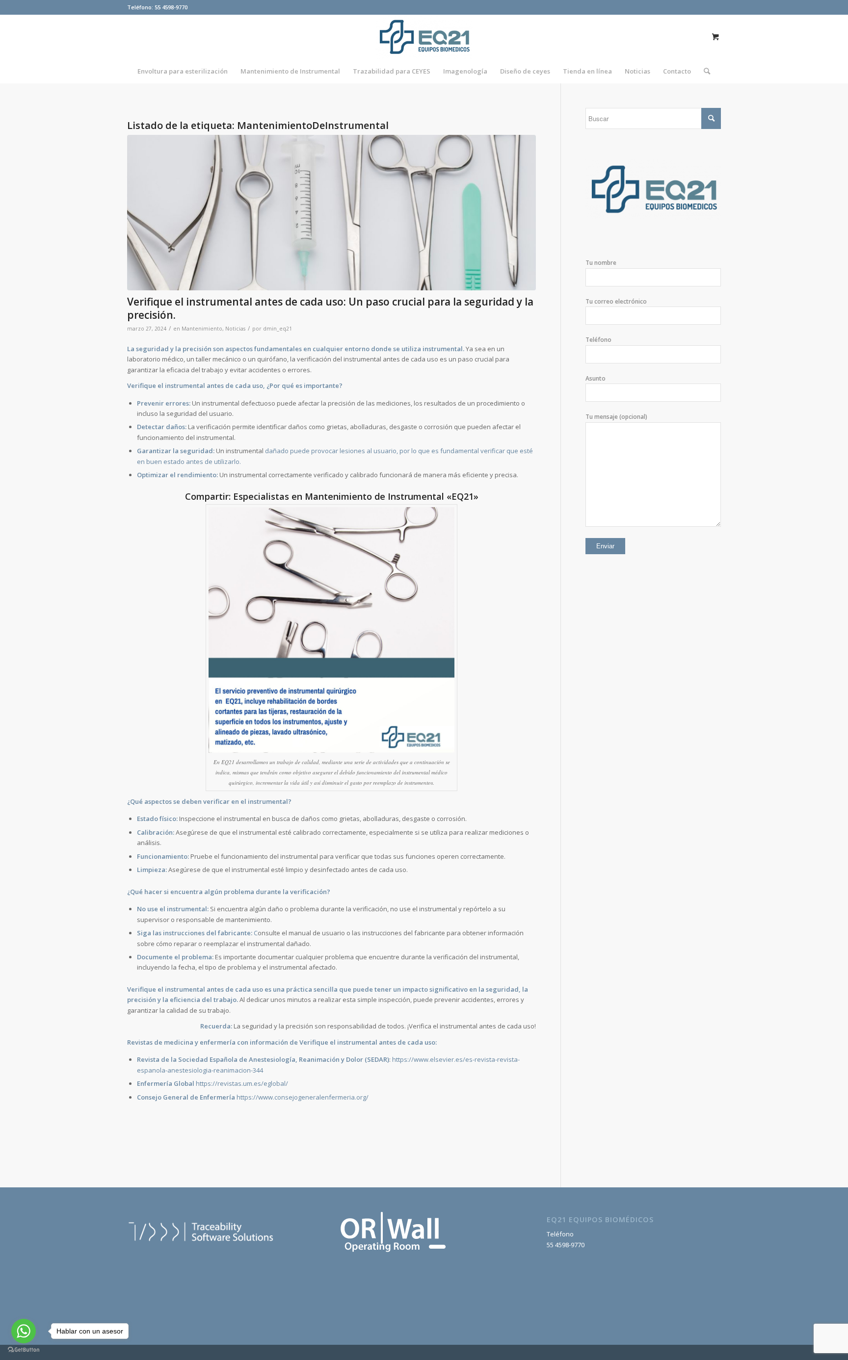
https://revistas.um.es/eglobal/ (242, 1083)
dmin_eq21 (277, 328)
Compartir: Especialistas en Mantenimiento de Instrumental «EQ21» (331, 496)
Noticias (235, 328)
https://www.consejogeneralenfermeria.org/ (303, 1097)
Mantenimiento (202, 328)
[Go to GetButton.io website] (23, 1350)
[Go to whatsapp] (23, 1331)
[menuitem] (182, 71)
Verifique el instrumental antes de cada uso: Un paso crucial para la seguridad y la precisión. (330, 308)
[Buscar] (703, 71)
